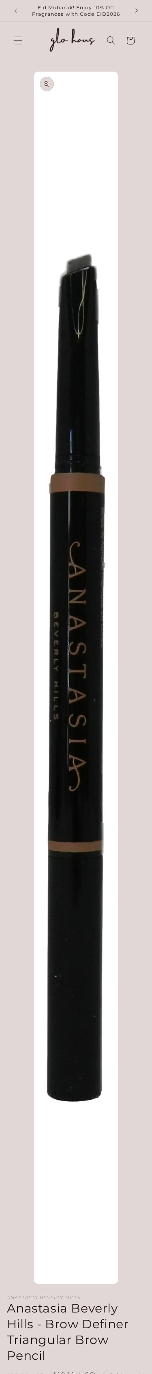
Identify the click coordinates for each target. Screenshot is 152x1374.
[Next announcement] (137, 11)
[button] (18, 40)
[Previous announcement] (16, 11)
